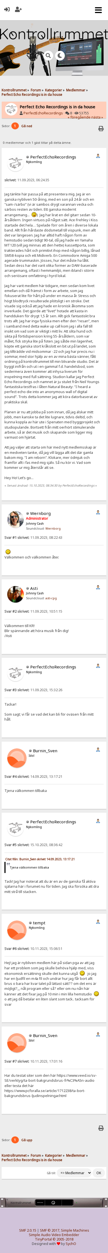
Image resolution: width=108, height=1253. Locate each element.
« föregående (79, 117)
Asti (34, 588)
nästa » (97, 117)
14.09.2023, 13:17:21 (33, 776)
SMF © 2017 (49, 1230)
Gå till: (51, 1173)
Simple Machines (75, 1230)
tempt (39, 922)
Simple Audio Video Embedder (54, 1234)
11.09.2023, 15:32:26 (33, 690)
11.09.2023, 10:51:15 (33, 611)
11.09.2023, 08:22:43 (33, 537)
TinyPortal (43, 1239)
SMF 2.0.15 (27, 1230)
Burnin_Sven (45, 750)
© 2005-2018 (63, 1239)
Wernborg (40, 513)
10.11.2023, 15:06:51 (33, 948)
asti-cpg (51, 598)
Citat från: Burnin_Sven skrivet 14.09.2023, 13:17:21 (40, 859)
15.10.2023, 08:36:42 (33, 844)
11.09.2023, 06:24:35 (26, 180)
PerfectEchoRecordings (43, 113)
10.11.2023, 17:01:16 (33, 1061)
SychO (71, 1243)
